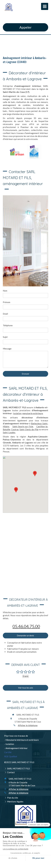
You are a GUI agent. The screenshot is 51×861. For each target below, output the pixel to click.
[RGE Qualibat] (34, 152)
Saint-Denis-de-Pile (29, 429)
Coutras (15, 429)
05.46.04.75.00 (26, 626)
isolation (17, 413)
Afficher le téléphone (28, 725)
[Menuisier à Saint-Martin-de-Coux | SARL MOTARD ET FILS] (9, 7)
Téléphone (8, 325)
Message (7, 348)
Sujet (5, 337)
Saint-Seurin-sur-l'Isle (22, 426)
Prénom (6, 302)
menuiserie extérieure (32, 413)
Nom (5, 290)
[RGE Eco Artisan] (17, 151)
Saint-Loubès (9, 432)
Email (5, 313)
